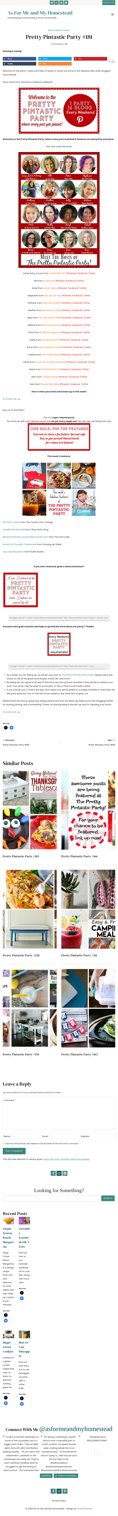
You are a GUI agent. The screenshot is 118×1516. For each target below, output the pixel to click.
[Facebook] (52, 3)
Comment (10, 1100)
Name (8, 1136)
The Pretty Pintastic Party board (78, 674)
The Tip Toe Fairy (53, 295)
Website (85, 1136)
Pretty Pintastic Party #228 (21, 955)
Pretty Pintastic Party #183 (101, 742)
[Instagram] (57, 3)
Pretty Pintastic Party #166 (79, 856)
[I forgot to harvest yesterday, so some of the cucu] (21, 1453)
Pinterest (71, 273)
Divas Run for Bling (51, 310)
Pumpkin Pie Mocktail (13, 529)
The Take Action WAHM (50, 317)
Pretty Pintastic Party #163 (79, 1054)
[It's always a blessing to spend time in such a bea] (59, 1453)
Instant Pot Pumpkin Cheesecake (19, 544)
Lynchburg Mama (50, 339)
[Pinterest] (61, 3)
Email (45, 1136)
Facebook (82, 273)
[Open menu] (112, 14)
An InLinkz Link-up (11, 399)
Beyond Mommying (51, 325)
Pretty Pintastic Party (59, 30)
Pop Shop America (51, 302)
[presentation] (30, 810)
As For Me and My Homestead (50, 362)
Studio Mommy (85, 1508)
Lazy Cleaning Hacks (13, 551)
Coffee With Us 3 (58, 273)
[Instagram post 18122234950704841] (96, 1453)
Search (108, 1198)
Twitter (91, 273)
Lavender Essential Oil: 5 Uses (24, 1238)
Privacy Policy (59, 1500)
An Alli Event (49, 280)
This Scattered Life (50, 369)
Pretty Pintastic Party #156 (21, 1054)
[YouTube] (66, 3)
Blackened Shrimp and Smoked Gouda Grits (25, 536)
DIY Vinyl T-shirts (11, 522)
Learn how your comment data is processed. (66, 1159)
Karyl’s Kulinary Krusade (50, 347)
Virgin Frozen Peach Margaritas (8, 1238)
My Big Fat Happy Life (50, 332)
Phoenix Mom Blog (50, 384)
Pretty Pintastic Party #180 (16, 742)
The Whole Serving (51, 354)
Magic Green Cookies (8, 1347)
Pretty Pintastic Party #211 (79, 955)
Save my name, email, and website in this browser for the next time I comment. (42, 1143)
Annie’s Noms (50, 288)
